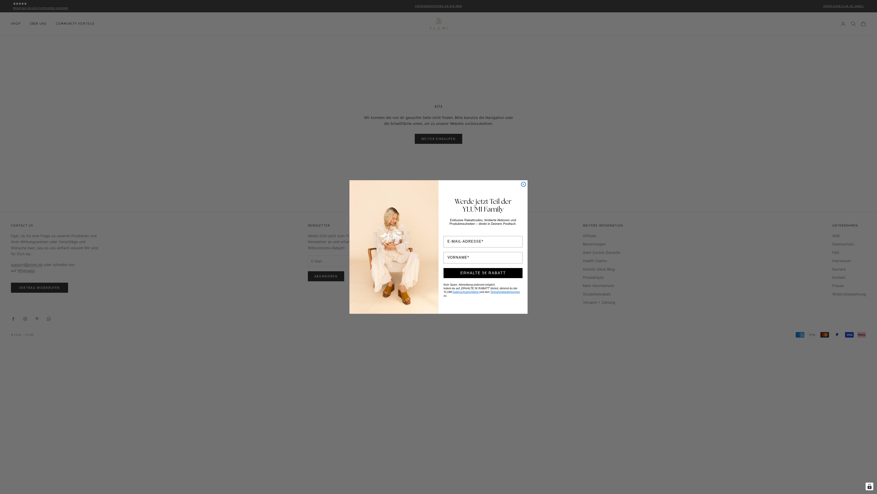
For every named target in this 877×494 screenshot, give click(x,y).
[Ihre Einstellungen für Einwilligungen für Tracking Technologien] (869, 486)
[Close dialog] (523, 184)
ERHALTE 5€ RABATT (483, 273)
